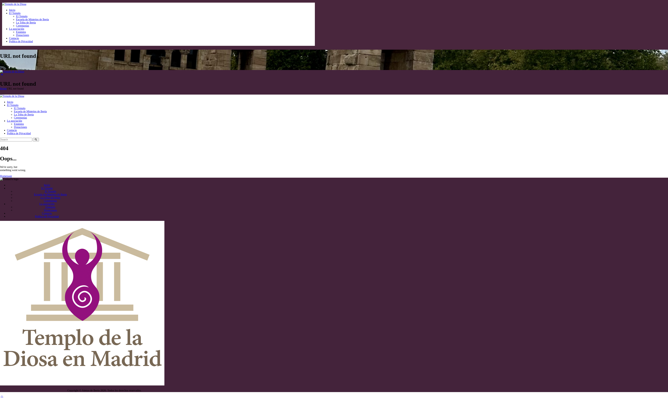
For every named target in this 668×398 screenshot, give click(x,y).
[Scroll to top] (2, 396)
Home (3, 88)
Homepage (6, 176)
